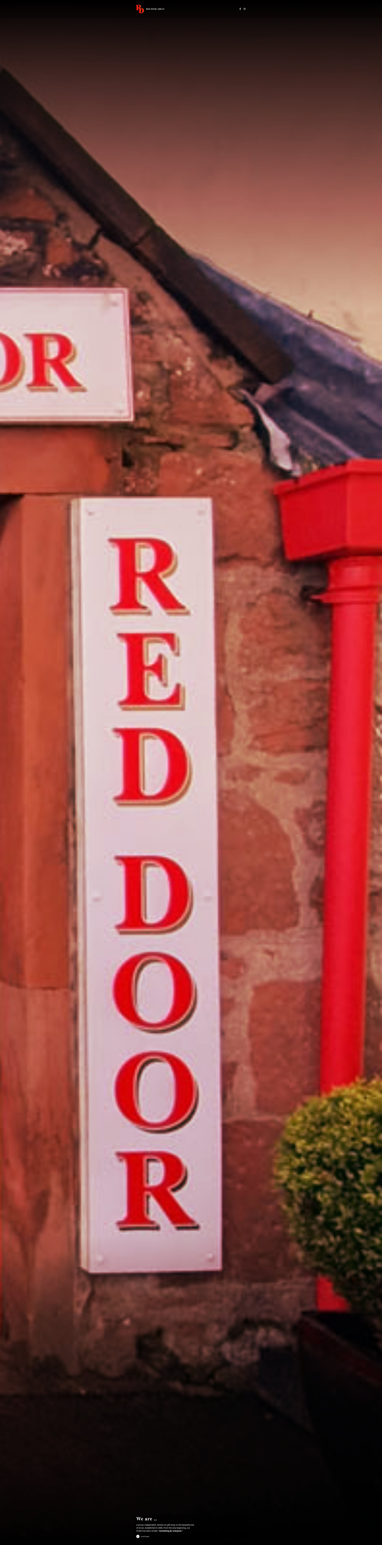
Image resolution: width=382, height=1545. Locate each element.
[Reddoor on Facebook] (240, 9)
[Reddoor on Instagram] (244, 9)
